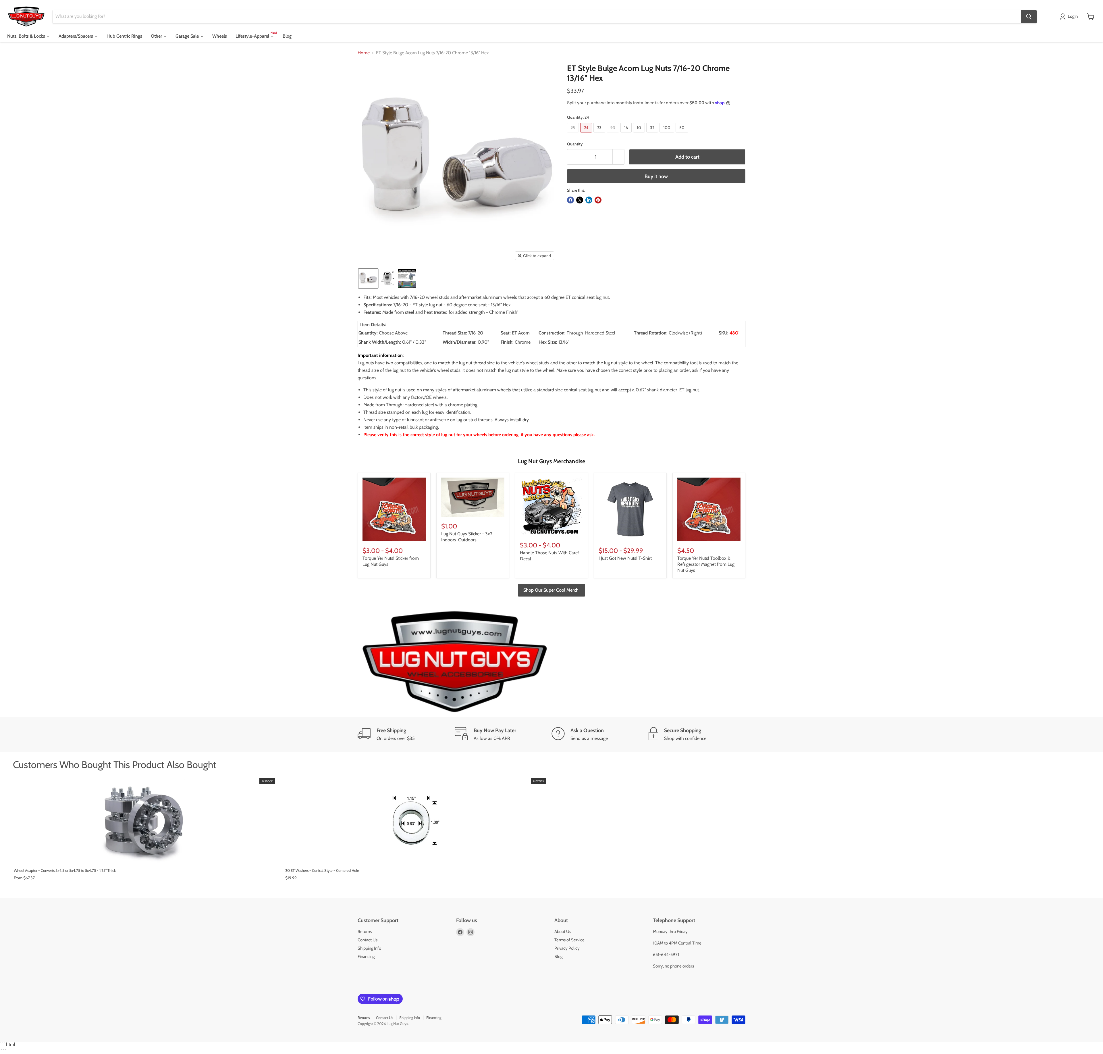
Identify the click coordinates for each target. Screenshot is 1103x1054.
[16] (626, 133)
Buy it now (656, 176)
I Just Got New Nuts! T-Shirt (625, 558)
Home (364, 52)
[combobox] (537, 16)
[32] (653, 133)
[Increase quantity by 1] (618, 157)
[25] (573, 133)
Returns (365, 931)
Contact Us (367, 940)
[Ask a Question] (600, 734)
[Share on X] (579, 200)
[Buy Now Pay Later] (503, 734)
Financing (366, 956)
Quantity (575, 144)
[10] (639, 133)
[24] (586, 133)
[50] (683, 133)
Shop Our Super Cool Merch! (551, 590)
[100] (668, 133)
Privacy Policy (567, 948)
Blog (558, 956)
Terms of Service (569, 940)
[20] (613, 133)
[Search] (1029, 16)
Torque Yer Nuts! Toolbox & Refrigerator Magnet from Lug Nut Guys (705, 564)
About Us (562, 931)
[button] (1070, 16)
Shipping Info (369, 948)
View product (144, 857)
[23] (600, 133)
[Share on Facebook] (570, 200)
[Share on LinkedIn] (588, 200)
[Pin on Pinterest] (598, 200)
